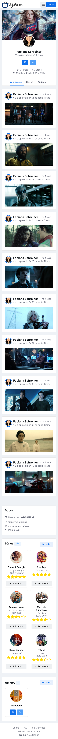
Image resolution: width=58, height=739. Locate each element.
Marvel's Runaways (41, 608)
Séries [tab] (29, 82)
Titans (41, 650)
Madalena (16, 705)
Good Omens (16, 650)
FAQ (25, 727)
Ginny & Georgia (16, 567)
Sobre (16, 727)
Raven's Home (16, 607)
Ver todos (46, 544)
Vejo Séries (33, 734)
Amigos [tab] (42, 82)
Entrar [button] (51, 4)
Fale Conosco (38, 727)
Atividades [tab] (16, 82)
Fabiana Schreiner (25, 94)
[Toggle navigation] (43, 5)
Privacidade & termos (29, 731)
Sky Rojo (41, 567)
